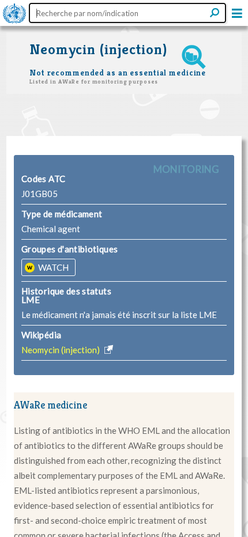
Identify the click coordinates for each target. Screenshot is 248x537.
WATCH (52, 267)
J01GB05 (39, 193)
